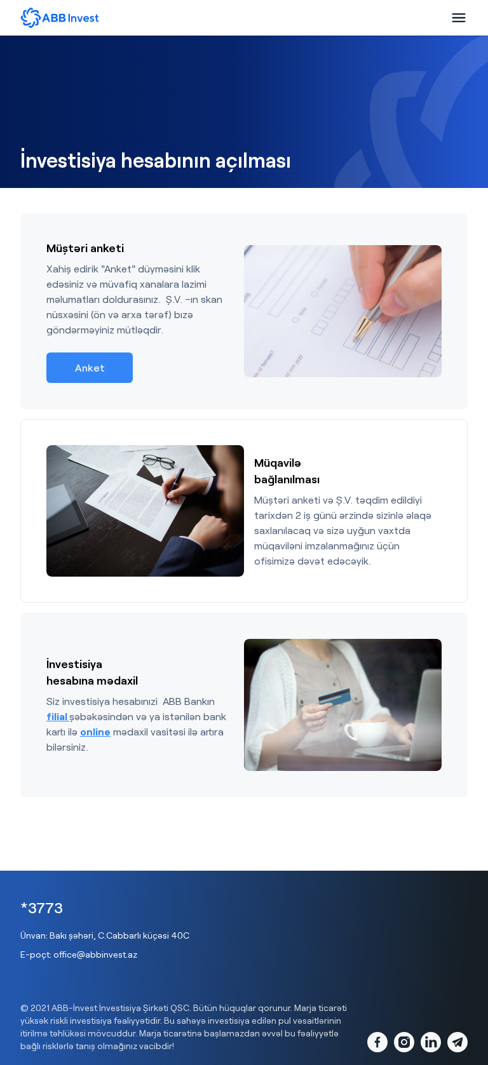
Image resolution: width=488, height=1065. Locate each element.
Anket (90, 367)
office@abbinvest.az (95, 954)
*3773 (41, 907)
